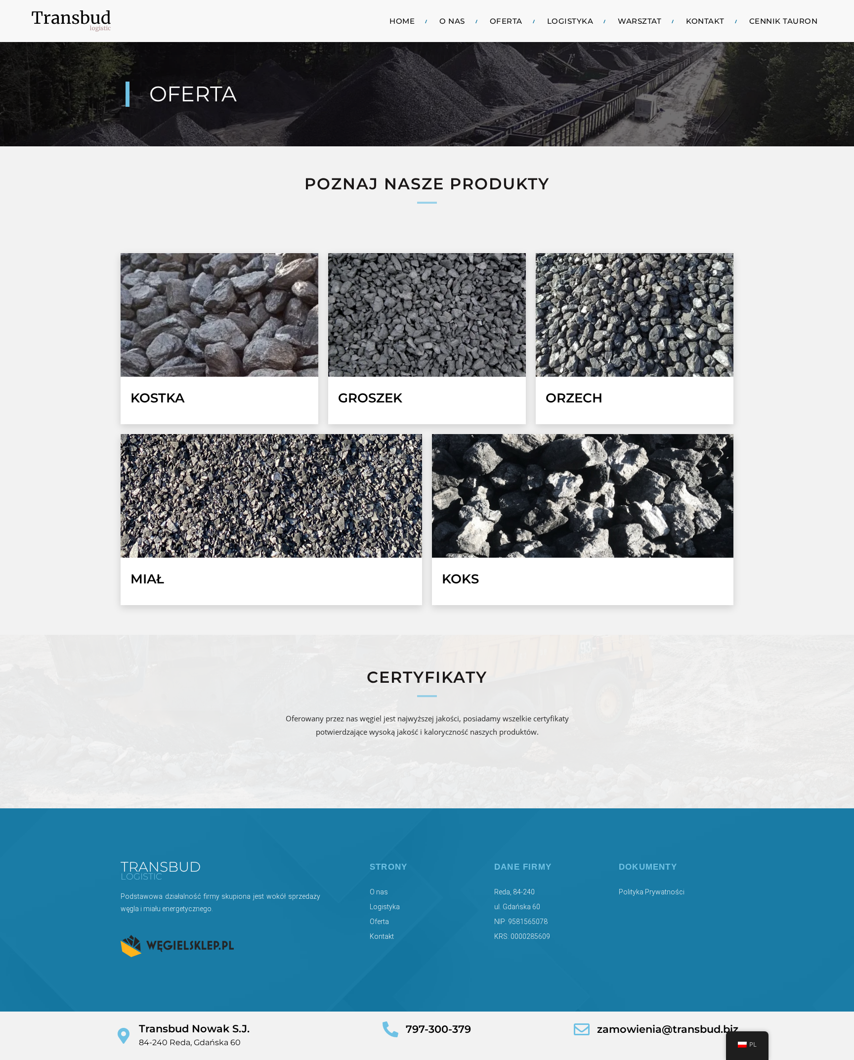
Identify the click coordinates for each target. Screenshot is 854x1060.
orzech (574, 398)
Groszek (370, 398)
